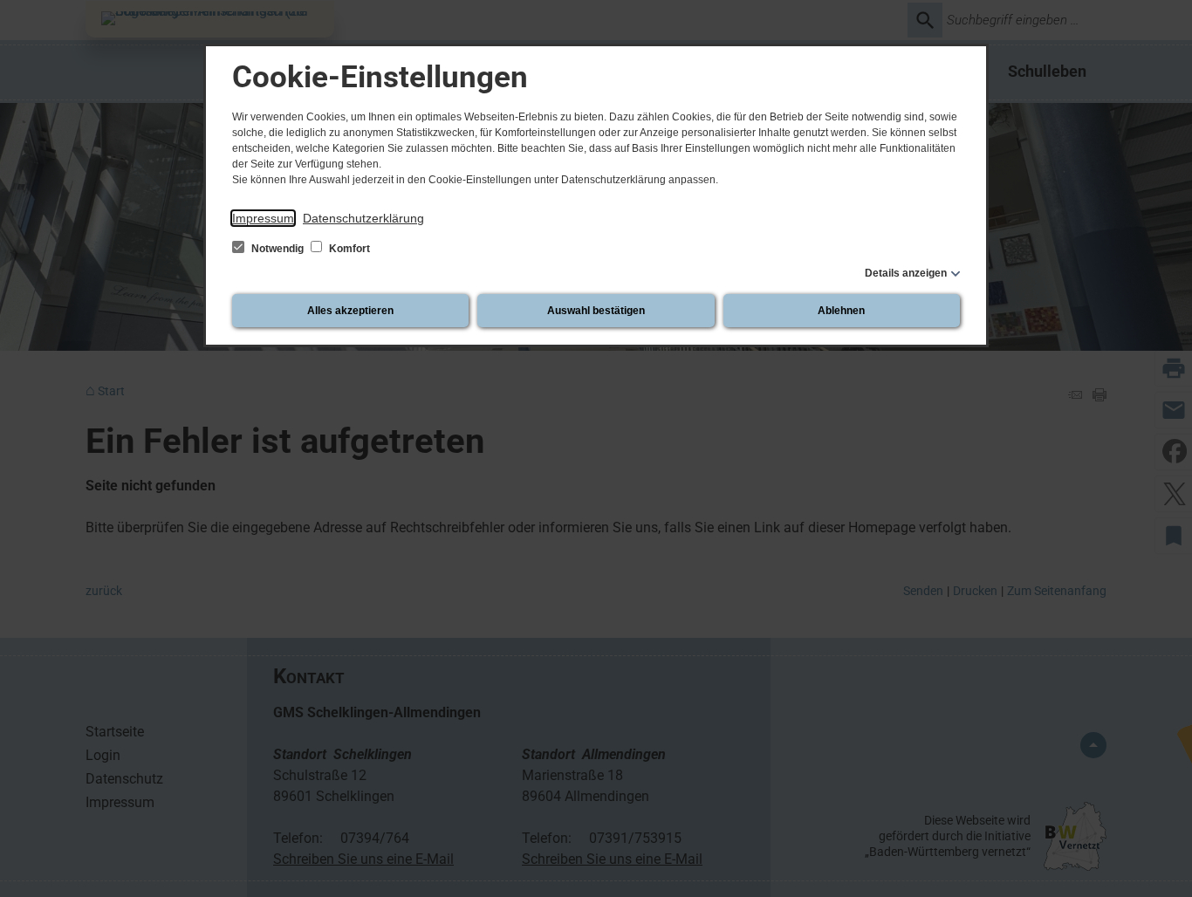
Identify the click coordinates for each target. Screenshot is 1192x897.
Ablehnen (841, 311)
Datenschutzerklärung (363, 218)
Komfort (348, 249)
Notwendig (277, 249)
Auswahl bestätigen (596, 311)
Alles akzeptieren (350, 311)
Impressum (263, 218)
